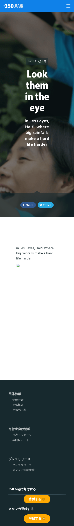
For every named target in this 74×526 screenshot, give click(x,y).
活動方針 (17, 400)
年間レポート (20, 440)
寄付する (35, 499)
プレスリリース (22, 465)
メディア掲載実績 (23, 470)
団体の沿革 (19, 410)
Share (29, 205)
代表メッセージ (22, 435)
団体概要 (17, 405)
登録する (35, 518)
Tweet (47, 205)
